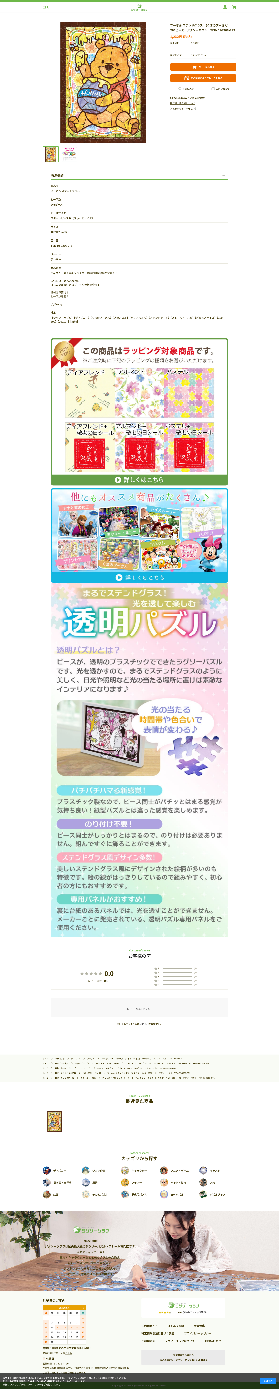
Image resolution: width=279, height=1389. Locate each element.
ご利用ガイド (149, 1326)
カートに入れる (206, 66)
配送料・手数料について (182, 103)
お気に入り (188, 88)
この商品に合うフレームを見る (206, 78)
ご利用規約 (148, 1341)
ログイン (144, 1023)
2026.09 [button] (84, 1307)
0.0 (109, 973)
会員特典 (199, 1326)
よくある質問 (176, 1326)
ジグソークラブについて (180, 1341)
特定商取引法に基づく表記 (157, 1333)
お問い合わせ (223, 88)
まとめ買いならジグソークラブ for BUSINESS (183, 1359)
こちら (68, 1353)
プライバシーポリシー (198, 1333)
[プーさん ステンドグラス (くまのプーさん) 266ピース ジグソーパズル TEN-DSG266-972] (54, 1121)
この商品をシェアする (181, 109)
